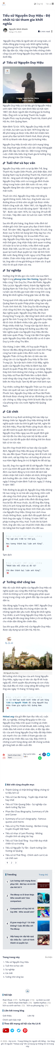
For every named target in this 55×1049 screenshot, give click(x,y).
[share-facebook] (44, 754)
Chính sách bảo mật (12, 1019)
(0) (4, 757)
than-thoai (10, 1000)
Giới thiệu (7, 1015)
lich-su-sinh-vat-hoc (14, 1005)
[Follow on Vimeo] (12, 1032)
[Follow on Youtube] (6, 1032)
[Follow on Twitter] (18, 1032)
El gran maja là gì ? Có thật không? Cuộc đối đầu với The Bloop (22, 925)
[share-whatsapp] (40, 758)
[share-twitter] (48, 754)
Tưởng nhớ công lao (14, 976)
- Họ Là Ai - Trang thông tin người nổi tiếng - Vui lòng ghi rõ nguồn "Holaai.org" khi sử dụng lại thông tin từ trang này (28, 1044)
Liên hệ (31, 1015)
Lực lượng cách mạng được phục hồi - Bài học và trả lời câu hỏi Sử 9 (23, 883)
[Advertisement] (27, 771)
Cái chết (9, 973)
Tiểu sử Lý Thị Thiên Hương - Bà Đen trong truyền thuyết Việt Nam (26, 827)
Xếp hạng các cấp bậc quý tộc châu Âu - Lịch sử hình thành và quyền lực (22, 939)
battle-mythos (42, 1002)
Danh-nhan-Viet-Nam (14, 756)
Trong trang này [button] (11, 957)
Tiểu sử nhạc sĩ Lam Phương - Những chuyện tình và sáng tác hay (23, 835)
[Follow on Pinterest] (25, 1032)
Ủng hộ (39, 4)
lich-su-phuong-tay (37, 1005)
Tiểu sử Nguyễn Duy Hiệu (17, 962)
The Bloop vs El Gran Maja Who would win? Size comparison (22, 897)
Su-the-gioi (26, 1000)
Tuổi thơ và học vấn (14, 965)
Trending (11, 874)
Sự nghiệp (10, 969)
